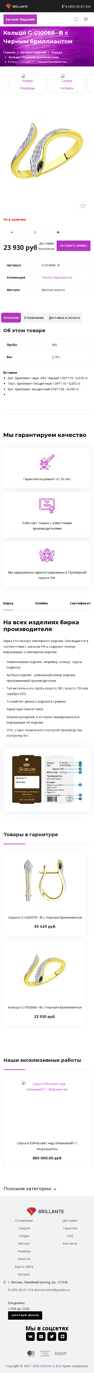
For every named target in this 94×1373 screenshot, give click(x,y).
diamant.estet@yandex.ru (52, 1290)
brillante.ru (47, 1366)
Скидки (24, 1236)
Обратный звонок (25, 1315)
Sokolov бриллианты (57, 277)
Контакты (70, 1243)
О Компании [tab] (34, 318)
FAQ (70, 1236)
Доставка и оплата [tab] (64, 318)
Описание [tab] (11, 318)
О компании (24, 1220)
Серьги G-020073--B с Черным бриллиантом (45, 917)
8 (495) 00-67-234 (78, 6)
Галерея (24, 1228)
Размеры (24, 1251)
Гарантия (70, 1228)
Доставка (70, 1220)
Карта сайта (24, 1267)
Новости (23, 1259)
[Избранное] (76, 19)
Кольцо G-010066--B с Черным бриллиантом (45, 1007)
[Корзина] (86, 19)
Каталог (24, 1274)
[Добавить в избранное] (82, 206)
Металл (24, 1243)
